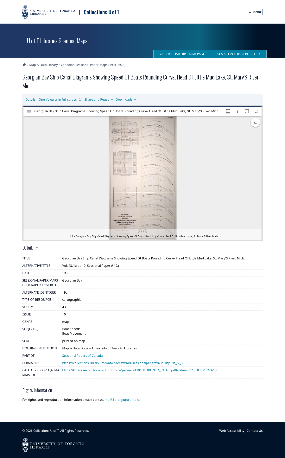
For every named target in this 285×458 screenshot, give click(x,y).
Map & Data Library (43, 65)
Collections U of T (46, 431)
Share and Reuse (97, 99)
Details (30, 99)
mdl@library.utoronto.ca (123, 400)
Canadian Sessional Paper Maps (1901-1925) (93, 65)
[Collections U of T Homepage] (24, 65)
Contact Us (255, 431)
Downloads (124, 99)
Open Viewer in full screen (58, 99)
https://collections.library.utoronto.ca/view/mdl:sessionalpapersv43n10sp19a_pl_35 (123, 363)
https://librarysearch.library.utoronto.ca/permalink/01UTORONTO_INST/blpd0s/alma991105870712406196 (140, 370)
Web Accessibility (231, 431)
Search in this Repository (238, 54)
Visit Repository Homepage (182, 54)
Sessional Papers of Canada (82, 355)
